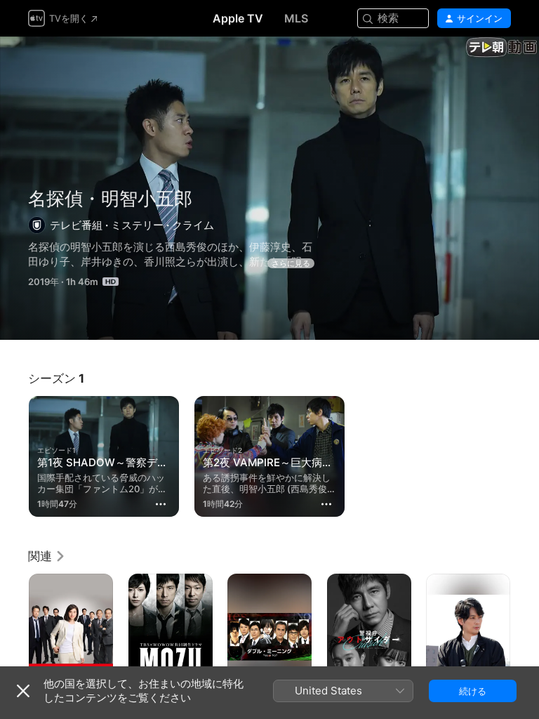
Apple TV (238, 18)
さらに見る (291, 263)
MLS (296, 18)
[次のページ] (525, 636)
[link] (47, 556)
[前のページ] (14, 636)
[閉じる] (23, 691)
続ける (472, 691)
